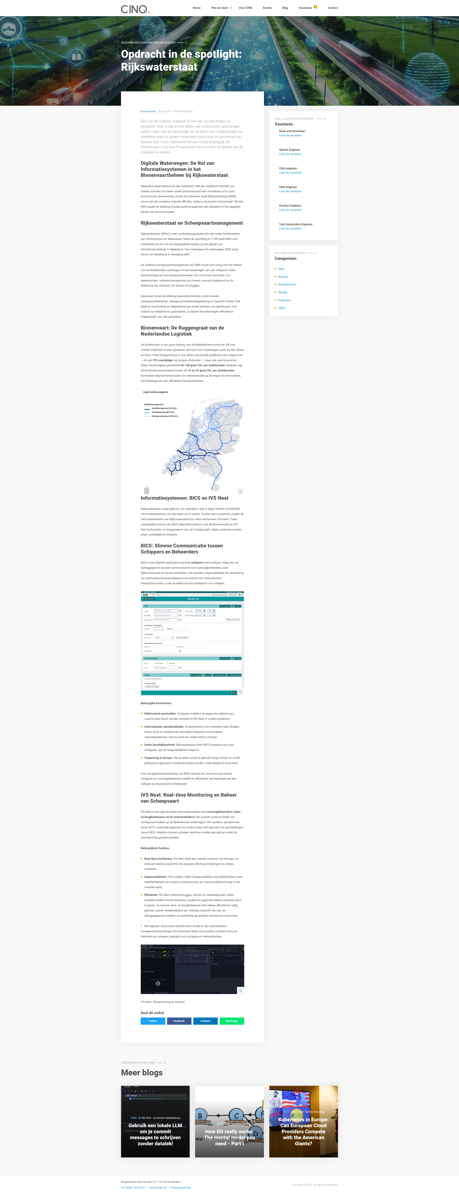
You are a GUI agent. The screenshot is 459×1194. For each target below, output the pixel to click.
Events (267, 7)
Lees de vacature (290, 135)
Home (197, 7)
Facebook (178, 1020)
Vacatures (307, 7)
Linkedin (205, 1020)
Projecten (284, 300)
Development (286, 284)
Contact (333, 7)
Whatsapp (231, 1020)
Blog (285, 7)
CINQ (281, 308)
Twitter (153, 1020)
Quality (282, 292)
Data (281, 269)
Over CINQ (245, 7)
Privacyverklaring (181, 1187)
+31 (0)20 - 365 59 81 (133, 1187)
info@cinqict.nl (158, 1187)
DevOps (283, 276)
